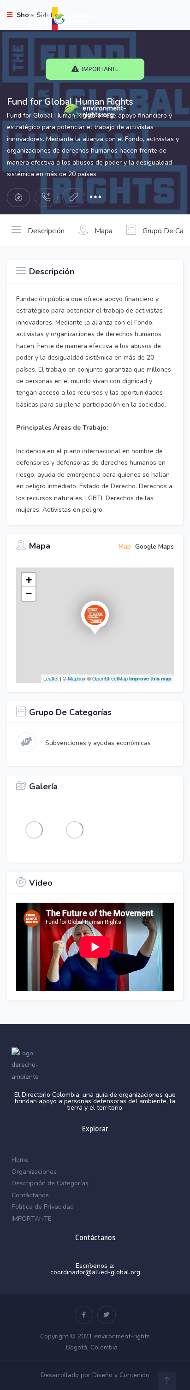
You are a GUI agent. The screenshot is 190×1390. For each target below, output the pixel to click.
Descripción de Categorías (50, 1183)
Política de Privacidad (43, 1206)
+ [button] (29, 580)
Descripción (45, 231)
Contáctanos (30, 1195)
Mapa (103, 231)
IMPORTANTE (32, 1218)
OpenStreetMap (110, 678)
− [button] (29, 593)
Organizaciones (34, 1171)
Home (20, 1159)
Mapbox (77, 678)
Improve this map (150, 678)
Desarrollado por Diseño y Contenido (95, 1375)
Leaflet (51, 678)
